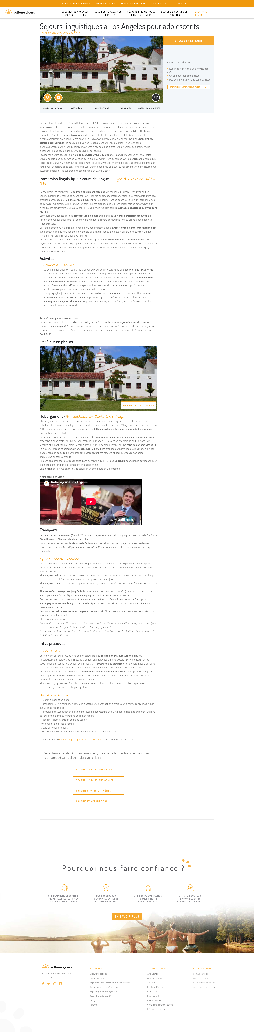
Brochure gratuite (201, 13)
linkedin (60, 984)
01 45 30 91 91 (49, 977)
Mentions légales (155, 987)
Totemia (93, 1004)
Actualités (151, 982)
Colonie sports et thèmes (93, 790)
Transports (125, 107)
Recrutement (153, 995)
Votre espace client (201, 978)
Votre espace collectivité (204, 982)
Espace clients (160, 3)
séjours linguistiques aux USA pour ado (80, 739)
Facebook (43, 984)
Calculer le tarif (189, 40)
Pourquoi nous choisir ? (76, 3)
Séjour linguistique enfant (95, 769)
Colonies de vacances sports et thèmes (75, 13)
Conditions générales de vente (160, 1004)
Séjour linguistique (98, 973)
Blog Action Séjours (133, 3)
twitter (49, 984)
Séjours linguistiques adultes (175, 13)
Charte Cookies (154, 1000)
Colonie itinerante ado (92, 801)
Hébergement (101, 107)
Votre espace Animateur (204, 987)
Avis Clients (152, 973)
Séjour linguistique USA (100, 995)
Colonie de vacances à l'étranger (104, 987)
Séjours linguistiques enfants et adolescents (110, 982)
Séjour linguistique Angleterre (103, 991)
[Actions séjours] (20, 11)
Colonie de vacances (99, 978)
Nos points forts (154, 978)
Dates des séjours (149, 107)
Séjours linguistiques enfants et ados (141, 13)
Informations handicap (157, 1009)
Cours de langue (53, 107)
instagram (54, 984)
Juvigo (93, 1000)
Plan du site (152, 991)
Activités (76, 107)
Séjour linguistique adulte (95, 780)
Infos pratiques (105, 3)
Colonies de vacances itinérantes (108, 13)
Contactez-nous (200, 973)
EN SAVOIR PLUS (127, 916)
